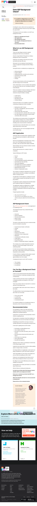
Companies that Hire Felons (7, 452)
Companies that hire (21, 489)
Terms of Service (9, 499)
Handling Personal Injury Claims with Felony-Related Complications (11, 421)
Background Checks (30, 492)
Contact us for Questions (19, 23)
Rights (11, 486)
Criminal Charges (29, 488)
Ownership (11, 492)
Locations (2, 488)
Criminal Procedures (30, 489)
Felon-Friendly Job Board (7, 453)
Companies (20, 486)
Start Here (29, 435)
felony (18, 436)
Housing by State (23, 451)
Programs (7, 20)
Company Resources (20, 6)
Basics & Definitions (30, 486)
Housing (3, 20)
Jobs (4, 458)
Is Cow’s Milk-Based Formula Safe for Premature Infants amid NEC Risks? (12, 423)
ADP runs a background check (21, 206)
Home (14, 6)
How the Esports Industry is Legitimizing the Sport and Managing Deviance (13, 420)
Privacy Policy (4, 499)
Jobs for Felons (5, 451)
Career (11, 488)
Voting (11, 489)
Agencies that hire (21, 488)
